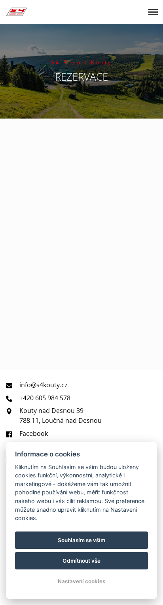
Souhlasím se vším (81, 540)
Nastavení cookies (81, 581)
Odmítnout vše (81, 561)
